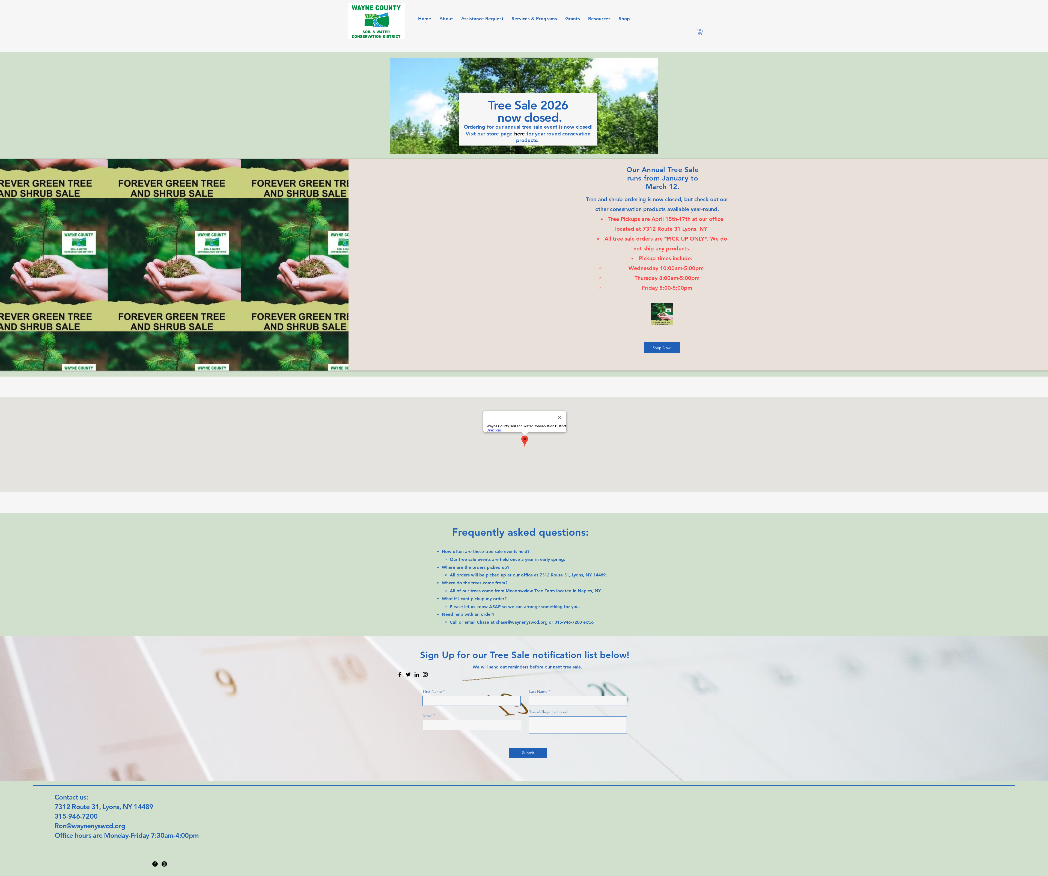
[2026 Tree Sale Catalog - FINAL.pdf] (662, 314)
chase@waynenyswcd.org (521, 622)
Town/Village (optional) (548, 712)
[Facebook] (400, 674)
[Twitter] (408, 674)
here (519, 134)
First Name (432, 691)
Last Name (538, 691)
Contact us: (72, 797)
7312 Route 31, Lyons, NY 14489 (104, 807)
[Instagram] (425, 674)
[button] (700, 32)
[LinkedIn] (416, 674)
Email (427, 715)
